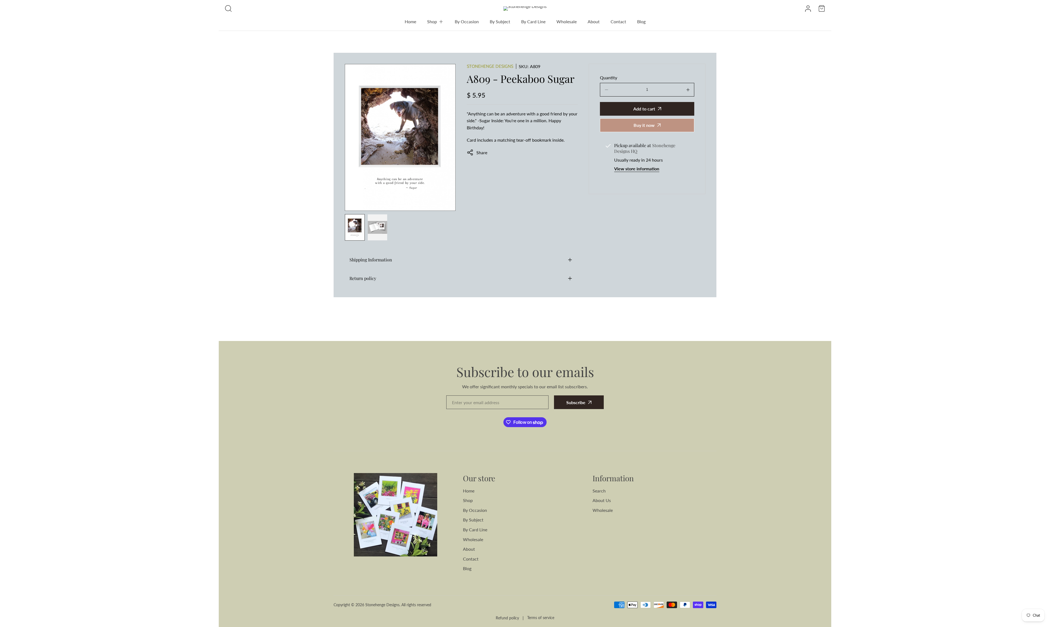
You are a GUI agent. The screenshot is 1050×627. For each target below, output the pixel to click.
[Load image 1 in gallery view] (355, 227)
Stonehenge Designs (490, 66)
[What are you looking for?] (228, 8)
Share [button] (481, 152)
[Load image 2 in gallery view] (377, 227)
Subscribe (575, 402)
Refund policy (507, 618)
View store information (636, 168)
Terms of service (540, 617)
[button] (435, 22)
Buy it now (644, 125)
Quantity (608, 77)
